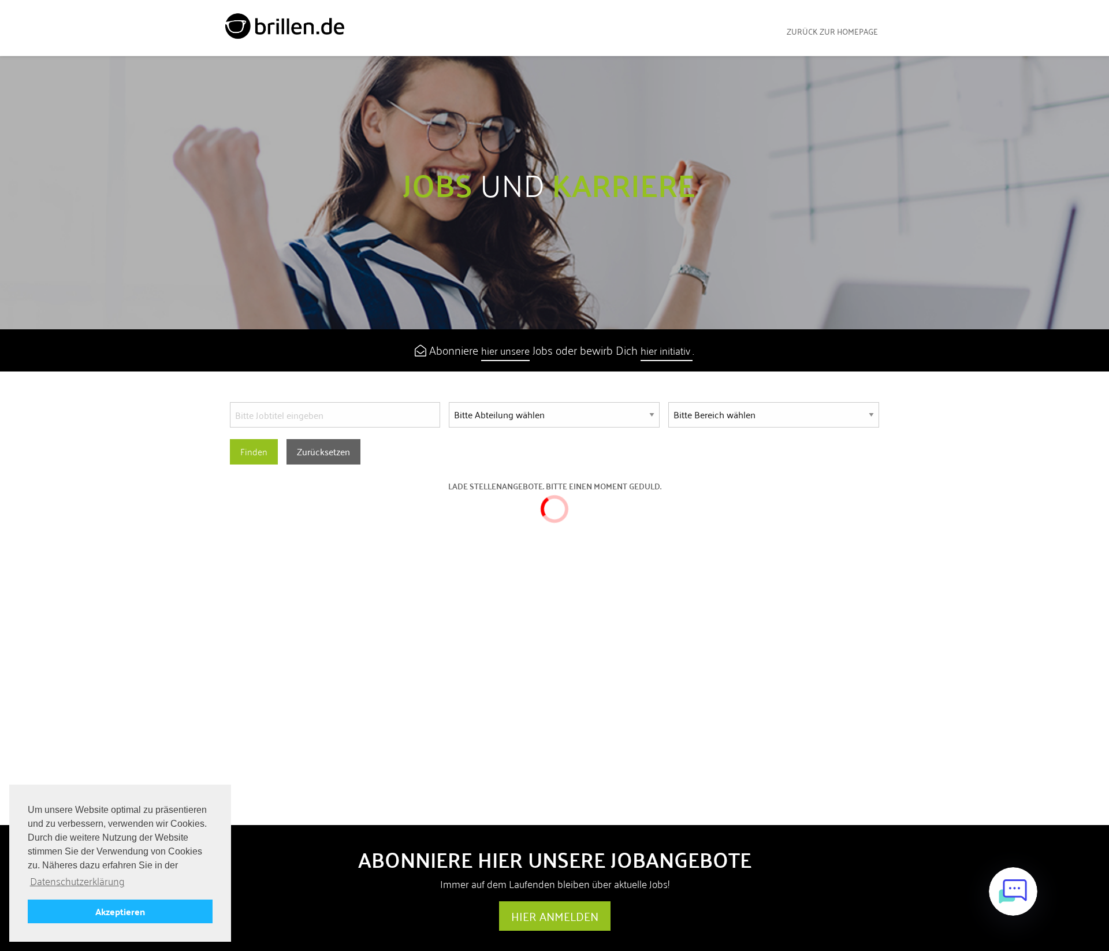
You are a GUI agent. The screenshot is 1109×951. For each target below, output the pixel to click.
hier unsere (505, 350)
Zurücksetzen (323, 451)
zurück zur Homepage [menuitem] (832, 31)
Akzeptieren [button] (120, 911)
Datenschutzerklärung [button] (77, 881)
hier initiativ (667, 350)
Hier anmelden (554, 916)
